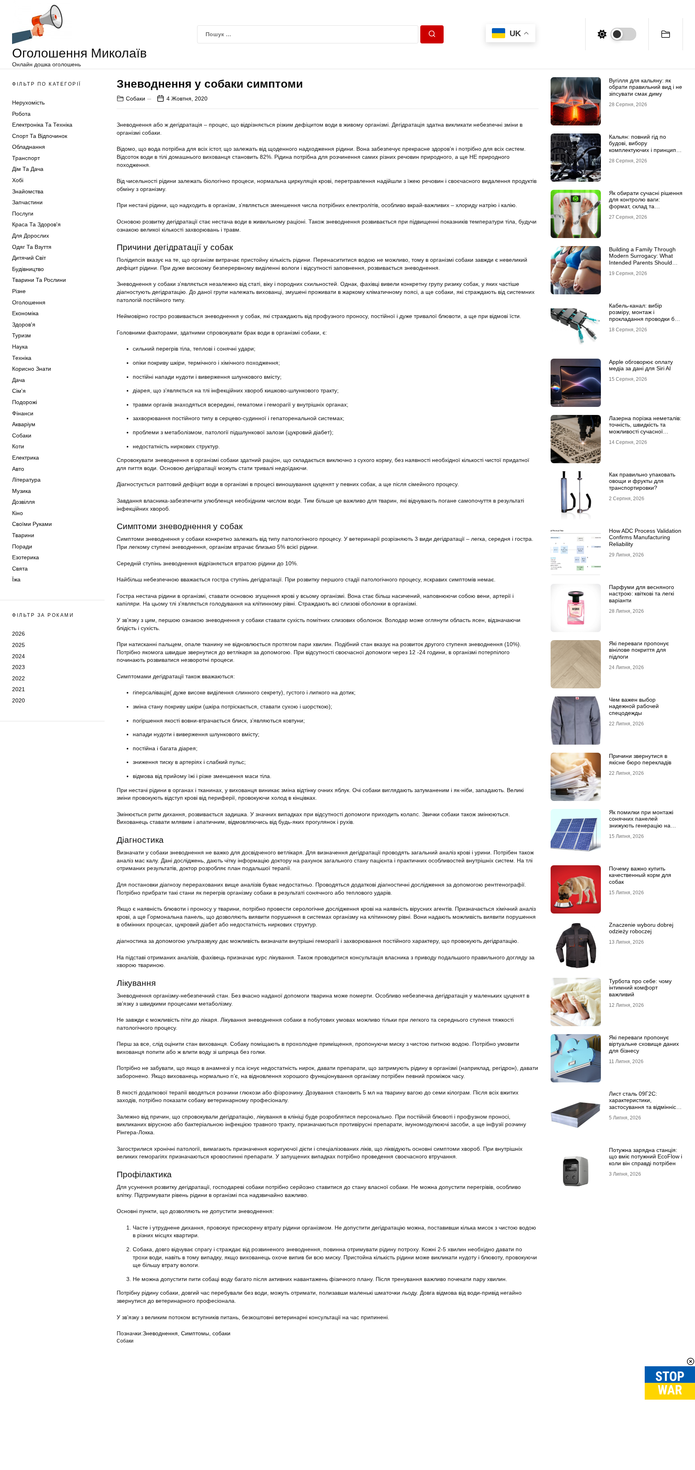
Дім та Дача (27, 169)
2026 (18, 634)
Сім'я (19, 391)
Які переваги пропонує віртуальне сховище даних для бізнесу (644, 1044)
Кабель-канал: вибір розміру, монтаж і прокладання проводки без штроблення (644, 315)
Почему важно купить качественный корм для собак (640, 875)
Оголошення (28, 302)
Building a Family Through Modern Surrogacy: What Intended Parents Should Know (642, 259)
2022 (18, 678)
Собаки (21, 435)
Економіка (25, 313)
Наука (20, 346)
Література (26, 480)
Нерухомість (28, 102)
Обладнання (28, 147)
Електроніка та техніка (42, 125)
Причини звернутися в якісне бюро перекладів (640, 759)
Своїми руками (32, 524)
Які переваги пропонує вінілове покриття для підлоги (639, 650)
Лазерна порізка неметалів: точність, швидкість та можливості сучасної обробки (645, 428)
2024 (18, 656)
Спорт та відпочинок (39, 136)
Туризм (21, 336)
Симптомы (195, 1333)
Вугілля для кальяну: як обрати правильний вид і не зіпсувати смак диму (645, 87)
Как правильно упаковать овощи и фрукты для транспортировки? (642, 481)
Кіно (17, 513)
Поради (22, 546)
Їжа (16, 580)
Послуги (22, 213)
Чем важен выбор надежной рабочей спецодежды (634, 706)
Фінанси (22, 413)
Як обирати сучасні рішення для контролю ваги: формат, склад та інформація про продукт (646, 203)
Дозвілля (23, 502)
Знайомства (27, 191)
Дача (18, 380)
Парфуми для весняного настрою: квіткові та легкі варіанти (641, 594)
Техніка (21, 358)
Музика (21, 491)
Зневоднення (160, 1333)
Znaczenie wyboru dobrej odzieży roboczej (641, 928)
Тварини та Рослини (39, 280)
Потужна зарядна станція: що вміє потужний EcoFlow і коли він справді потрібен (645, 1157)
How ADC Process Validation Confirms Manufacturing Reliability (645, 538)
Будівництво (28, 269)
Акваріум (23, 424)
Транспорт (26, 158)
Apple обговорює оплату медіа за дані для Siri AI (641, 365)
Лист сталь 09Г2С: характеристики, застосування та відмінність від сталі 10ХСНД (645, 1103)
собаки (221, 1333)
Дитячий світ (29, 258)
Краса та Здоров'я (36, 225)
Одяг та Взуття (31, 247)
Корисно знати (31, 369)
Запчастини (27, 202)
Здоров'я (23, 324)
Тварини (23, 535)
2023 (18, 667)
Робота (21, 114)
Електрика (25, 457)
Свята (20, 568)
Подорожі (24, 402)
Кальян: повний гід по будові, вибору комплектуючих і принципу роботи (644, 146)
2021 (18, 689)
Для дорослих (30, 236)
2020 (18, 700)
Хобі (17, 180)
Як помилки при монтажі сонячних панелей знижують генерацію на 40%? (641, 822)
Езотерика (25, 557)
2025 (18, 645)
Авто (18, 469)
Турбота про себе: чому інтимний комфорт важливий (640, 988)
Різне (19, 291)
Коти (18, 446)
